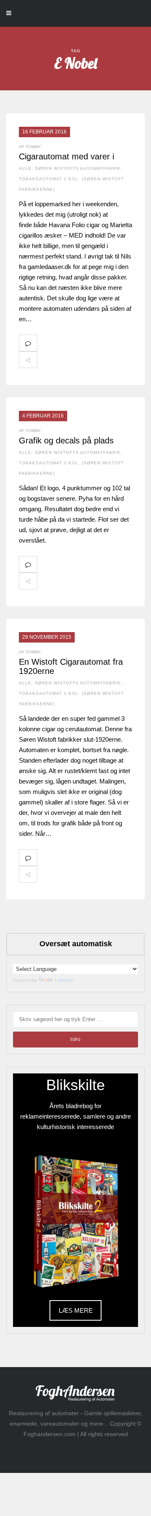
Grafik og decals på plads (66, 440)
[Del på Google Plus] (83, 359)
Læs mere (76, 1310)
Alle (25, 168)
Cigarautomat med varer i (66, 156)
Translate (63, 980)
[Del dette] (46, 359)
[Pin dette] (101, 359)
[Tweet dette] (64, 359)
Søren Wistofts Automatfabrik (78, 168)
